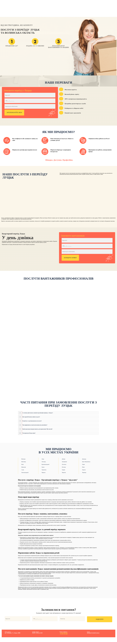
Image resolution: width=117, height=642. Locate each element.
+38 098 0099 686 (64, 632)
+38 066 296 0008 (64, 634)
